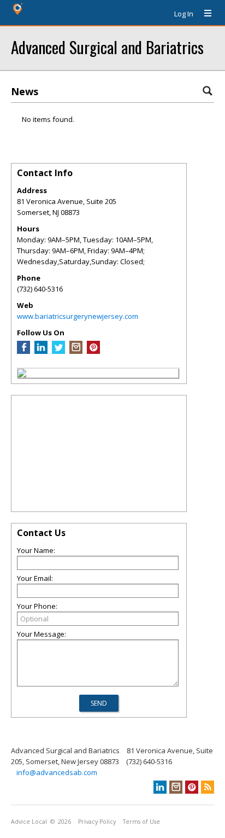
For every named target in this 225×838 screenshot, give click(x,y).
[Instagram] (75, 351)
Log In (183, 14)
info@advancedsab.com (56, 772)
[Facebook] (23, 351)
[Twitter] (58, 351)
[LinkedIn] (41, 351)
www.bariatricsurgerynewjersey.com (77, 316)
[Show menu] (203, 14)
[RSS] (207, 787)
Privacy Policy (97, 821)
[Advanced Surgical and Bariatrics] (21, 375)
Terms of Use (141, 821)
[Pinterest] (93, 351)
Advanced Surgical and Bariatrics (107, 47)
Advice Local (29, 821)
